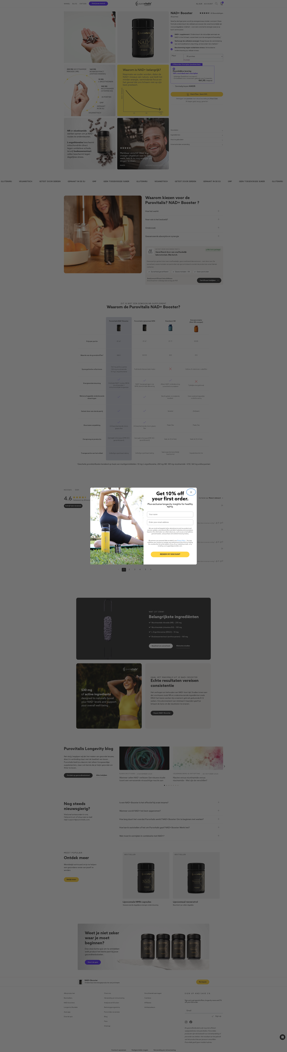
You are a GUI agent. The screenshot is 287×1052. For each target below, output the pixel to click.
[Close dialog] (191, 492)
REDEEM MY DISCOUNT (170, 554)
